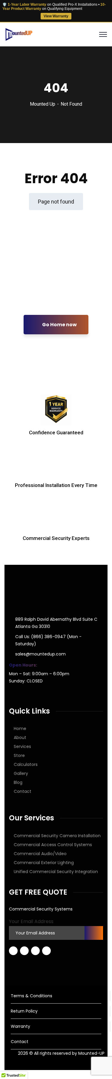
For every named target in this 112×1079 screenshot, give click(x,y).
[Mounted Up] (18, 34)
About (20, 737)
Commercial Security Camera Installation (57, 836)
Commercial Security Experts (56, 538)
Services (22, 746)
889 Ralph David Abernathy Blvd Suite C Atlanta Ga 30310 (56, 622)
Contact (22, 791)
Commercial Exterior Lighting (44, 863)
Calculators (26, 764)
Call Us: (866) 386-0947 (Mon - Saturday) (48, 640)
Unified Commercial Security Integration (56, 872)
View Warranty (56, 16)
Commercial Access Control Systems (53, 845)
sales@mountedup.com (40, 654)
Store (19, 755)
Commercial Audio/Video (40, 854)
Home (20, 729)
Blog (18, 782)
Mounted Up (42, 104)
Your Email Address (31, 921)
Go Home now (59, 324)
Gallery (21, 773)
